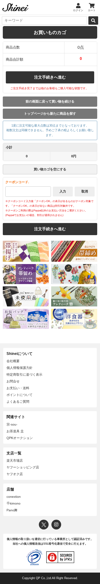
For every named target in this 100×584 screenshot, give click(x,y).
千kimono (13, 503)
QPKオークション (20, 438)
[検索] (93, 20)
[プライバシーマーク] (34, 557)
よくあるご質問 (18, 401)
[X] (44, 524)
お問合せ (13, 381)
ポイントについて (20, 395)
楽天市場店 (15, 460)
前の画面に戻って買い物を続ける (50, 101)
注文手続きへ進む (50, 77)
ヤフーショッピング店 (23, 467)
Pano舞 (12, 510)
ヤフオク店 (15, 474)
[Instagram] (56, 524)
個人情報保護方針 (20, 368)
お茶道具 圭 (15, 431)
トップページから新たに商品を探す (50, 113)
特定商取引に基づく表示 (24, 374)
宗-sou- (12, 424)
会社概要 (13, 361)
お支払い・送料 (18, 388)
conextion (14, 496)
